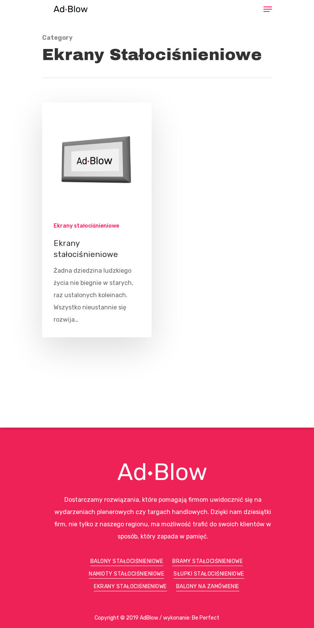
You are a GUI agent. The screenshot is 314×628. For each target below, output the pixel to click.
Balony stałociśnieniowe (127, 561)
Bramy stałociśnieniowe (207, 561)
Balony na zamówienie (207, 586)
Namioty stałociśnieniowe (126, 574)
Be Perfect (205, 618)
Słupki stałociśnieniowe (208, 574)
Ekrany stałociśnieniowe (86, 226)
